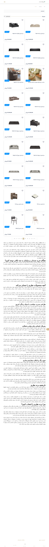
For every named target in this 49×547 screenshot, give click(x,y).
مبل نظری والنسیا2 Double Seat (38, 57)
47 (16, 238)
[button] (43, 20)
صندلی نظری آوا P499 (19, 228)
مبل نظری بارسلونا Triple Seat (39, 155)
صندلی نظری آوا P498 (40, 228)
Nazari (36, 6)
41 (29, 238)
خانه (44, 6)
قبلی (37, 239)
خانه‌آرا (40, 254)
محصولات (40, 6)
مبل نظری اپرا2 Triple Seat (18, 106)
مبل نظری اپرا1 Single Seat (18, 82)
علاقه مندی (14, 545)
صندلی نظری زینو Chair (19, 204)
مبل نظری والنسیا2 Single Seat (17, 33)
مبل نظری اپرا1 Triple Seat (39, 106)
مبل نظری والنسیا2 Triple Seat (18, 57)
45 (21, 238)
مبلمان (40, 242)
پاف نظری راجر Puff (40, 204)
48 (14, 238)
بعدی (12, 239)
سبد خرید (24, 545)
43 (25, 238)
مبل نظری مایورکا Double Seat (38, 179)
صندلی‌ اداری (43, 321)
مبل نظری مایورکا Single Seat (18, 155)
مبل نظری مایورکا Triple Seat (18, 179)
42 (27, 238)
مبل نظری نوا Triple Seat (39, 33)
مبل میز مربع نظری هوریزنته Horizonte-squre (36, 82)
